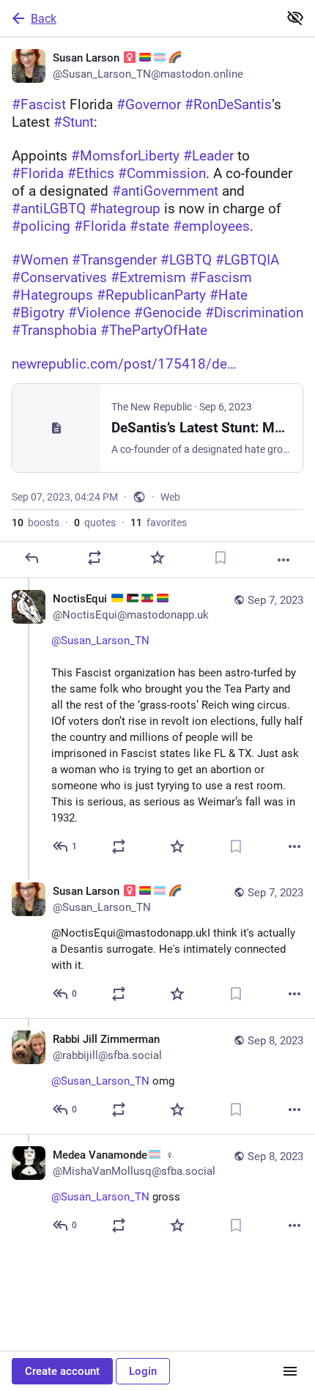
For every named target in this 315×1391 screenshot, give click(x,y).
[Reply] (31, 558)
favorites (158, 522)
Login (143, 1371)
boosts (35, 522)
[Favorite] (157, 558)
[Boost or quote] (94, 558)
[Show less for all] (295, 17)
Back (43, 19)
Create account (62, 1371)
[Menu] (290, 1371)
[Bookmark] (220, 558)
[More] (283, 560)
